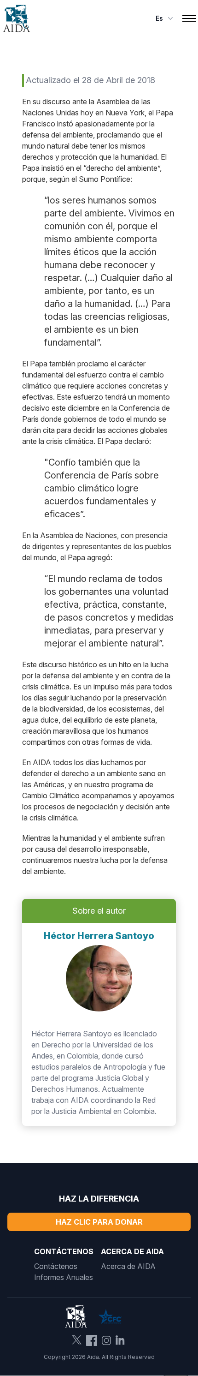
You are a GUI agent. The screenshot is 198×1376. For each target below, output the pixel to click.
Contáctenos (55, 1266)
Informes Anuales (63, 1277)
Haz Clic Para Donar (99, 1221)
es (159, 18)
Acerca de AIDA (128, 1266)
